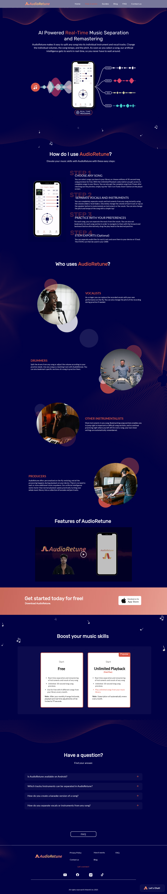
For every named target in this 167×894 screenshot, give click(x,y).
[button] (105, 3)
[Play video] (83, 554)
